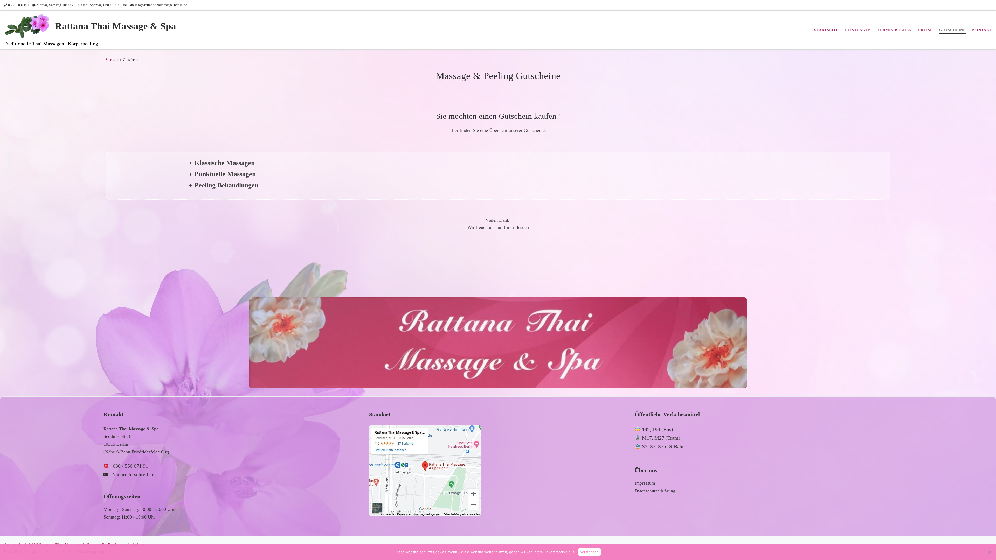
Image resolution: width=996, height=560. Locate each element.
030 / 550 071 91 (130, 466)
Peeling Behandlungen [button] (226, 185)
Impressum (645, 483)
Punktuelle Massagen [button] (225, 174)
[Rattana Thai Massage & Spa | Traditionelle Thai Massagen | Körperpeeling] (28, 25)
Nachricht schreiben (133, 474)
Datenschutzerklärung (655, 491)
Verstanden (589, 552)
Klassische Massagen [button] (225, 163)
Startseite (112, 60)
